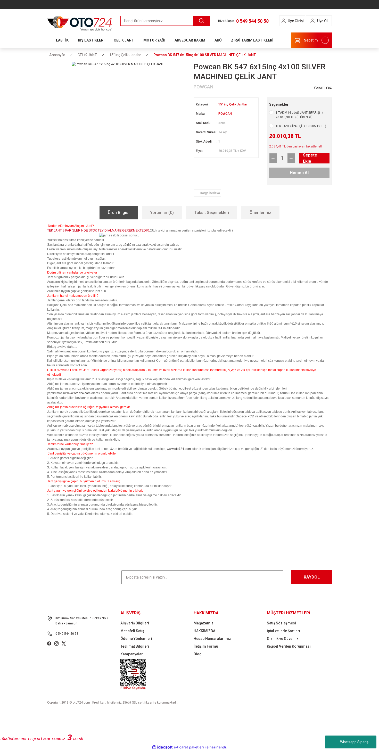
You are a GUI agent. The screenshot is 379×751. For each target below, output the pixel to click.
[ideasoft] (162, 747)
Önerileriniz (260, 212)
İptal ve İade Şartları (283, 631)
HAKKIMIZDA (204, 631)
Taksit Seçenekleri (211, 212)
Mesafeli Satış (132, 631)
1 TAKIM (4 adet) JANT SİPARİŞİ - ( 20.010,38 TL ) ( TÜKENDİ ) (299, 115)
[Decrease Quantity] (273, 158)
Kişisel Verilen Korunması (289, 646)
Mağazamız (203, 623)
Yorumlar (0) (162, 212)
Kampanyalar (131, 654)
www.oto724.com (78, 393)
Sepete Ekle (310, 158)
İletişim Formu (206, 646)
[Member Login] (284, 21)
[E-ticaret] (189, 747)
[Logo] (79, 22)
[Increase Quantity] (291, 158)
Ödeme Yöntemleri (136, 639)
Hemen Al (299, 172)
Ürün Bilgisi (118, 212)
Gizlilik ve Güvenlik (282, 639)
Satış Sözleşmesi (281, 623)
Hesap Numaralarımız (212, 639)
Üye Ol (322, 21)
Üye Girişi (296, 21)
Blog (198, 654)
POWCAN (225, 113)
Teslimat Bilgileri (134, 646)
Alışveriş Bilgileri (134, 623)
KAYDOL (312, 577)
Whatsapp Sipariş (354, 742)
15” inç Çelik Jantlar (232, 104)
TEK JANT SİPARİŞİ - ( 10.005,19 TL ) (301, 126)
